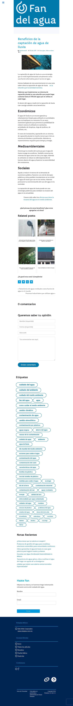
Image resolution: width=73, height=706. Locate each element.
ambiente (41, 439)
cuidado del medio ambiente (31, 395)
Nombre (20, 591)
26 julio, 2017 (33, 50)
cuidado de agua (25, 439)
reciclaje (44, 520)
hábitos (21, 520)
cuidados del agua (25, 503)
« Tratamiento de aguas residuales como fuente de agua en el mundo (36, 290)
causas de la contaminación (29, 435)
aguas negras (24, 430)
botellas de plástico (26, 472)
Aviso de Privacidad (22, 691)
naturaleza (37, 516)
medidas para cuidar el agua (28, 481)
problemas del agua (44, 507)
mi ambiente (23, 516)
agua (38, 400)
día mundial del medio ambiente (30, 449)
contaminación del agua (27, 458)
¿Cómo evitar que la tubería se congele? (31, 541)
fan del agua (24, 400)
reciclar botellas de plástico (28, 476)
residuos (41, 503)
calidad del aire (36, 494)
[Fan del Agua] (36, 13)
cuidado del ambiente (28, 390)
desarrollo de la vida (43, 512)
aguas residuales (47, 490)
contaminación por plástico (29, 425)
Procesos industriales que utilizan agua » (40, 293)
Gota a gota (42, 50)
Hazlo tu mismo (50, 50)
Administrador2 (23, 50)
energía (21, 494)
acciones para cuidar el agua (29, 453)
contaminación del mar (27, 490)
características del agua (27, 467)
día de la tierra (24, 485)
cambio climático (26, 410)
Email (19, 600)
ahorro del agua (41, 430)
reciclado (50, 516)
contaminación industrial (44, 485)
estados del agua (24, 512)
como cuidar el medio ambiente (32, 405)
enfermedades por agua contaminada (31, 499)
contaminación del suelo (27, 463)
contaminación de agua (28, 415)
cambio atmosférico (27, 420)
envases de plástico (25, 507)
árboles (33, 520)
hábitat (21, 525)
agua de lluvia (24, 444)
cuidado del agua (26, 385)
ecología (48, 481)
